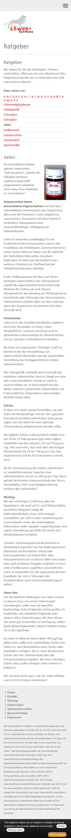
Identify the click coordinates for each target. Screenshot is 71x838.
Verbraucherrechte (19, 708)
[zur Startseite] (35, 24)
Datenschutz (15, 704)
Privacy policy (15, 830)
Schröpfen (10, 119)
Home (11, 692)
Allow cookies (57, 834)
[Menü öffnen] (65, 5)
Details (61, 826)
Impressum (14, 717)
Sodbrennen (11, 130)
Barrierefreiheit (17, 713)
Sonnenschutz (13, 135)
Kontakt (12, 696)
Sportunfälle (12, 145)
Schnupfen (10, 114)
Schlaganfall (11, 109)
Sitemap (12, 700)
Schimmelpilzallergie (17, 104)
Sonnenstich (11, 140)
